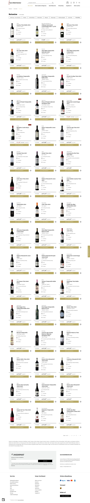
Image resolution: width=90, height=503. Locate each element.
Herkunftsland (31, 17)
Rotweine (37, 482)
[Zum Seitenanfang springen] (45, 502)
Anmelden (45, 460)
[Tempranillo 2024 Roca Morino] (12, 209)
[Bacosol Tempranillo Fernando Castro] (12, 338)
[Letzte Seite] (80, 435)
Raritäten (36, 491)
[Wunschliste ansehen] (74, 2)
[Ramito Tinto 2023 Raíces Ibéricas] (62, 312)
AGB (11, 486)
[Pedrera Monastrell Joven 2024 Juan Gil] (12, 260)
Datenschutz (13, 465)
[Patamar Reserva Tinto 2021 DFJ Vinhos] (62, 338)
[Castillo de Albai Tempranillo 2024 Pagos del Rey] (62, 209)
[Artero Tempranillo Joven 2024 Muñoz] (37, 132)
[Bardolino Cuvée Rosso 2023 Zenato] (12, 132)
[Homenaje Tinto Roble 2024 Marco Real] (62, 286)
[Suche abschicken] (52, 2)
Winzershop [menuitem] (61, 5)
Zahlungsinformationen (14, 480)
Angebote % (37, 493)
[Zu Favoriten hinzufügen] (30, 42)
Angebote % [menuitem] (68, 5)
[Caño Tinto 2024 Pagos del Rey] (37, 209)
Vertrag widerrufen (65, 495)
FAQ (11, 488)
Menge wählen (20, 42)
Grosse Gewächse (38, 489)
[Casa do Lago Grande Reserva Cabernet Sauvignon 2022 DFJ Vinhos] (37, 338)
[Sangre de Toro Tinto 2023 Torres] (12, 415)
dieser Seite (45, 464)
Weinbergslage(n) (61, 17)
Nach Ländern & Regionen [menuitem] (40, 5)
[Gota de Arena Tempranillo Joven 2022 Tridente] (37, 389)
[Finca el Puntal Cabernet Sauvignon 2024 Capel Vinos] (37, 107)
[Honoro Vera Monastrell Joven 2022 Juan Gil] (37, 364)
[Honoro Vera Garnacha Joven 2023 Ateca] (12, 389)
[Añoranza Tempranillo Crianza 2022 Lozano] (12, 235)
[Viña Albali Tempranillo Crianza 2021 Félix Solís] (62, 56)
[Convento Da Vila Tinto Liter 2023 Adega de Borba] (62, 158)
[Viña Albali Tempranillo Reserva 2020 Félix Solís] (37, 235)
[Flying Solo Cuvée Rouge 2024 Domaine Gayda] (62, 261)
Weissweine (37, 485)
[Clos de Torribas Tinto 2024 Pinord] (62, 81)
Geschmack (70, 17)
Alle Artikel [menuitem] (30, 5)
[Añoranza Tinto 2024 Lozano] (62, 30)
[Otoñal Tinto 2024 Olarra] (37, 158)
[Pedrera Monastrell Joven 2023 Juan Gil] (37, 184)
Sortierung (15, 17)
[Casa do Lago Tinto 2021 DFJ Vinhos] (62, 132)
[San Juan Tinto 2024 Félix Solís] (12, 56)
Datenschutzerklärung (14, 485)
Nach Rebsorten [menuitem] (52, 5)
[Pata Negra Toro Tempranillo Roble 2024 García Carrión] (12, 312)
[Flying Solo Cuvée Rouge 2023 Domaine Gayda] (62, 107)
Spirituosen (37, 488)
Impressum (12, 489)
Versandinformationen (14, 482)
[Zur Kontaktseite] (79, 2)
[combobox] (40, 3)
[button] (67, 3)
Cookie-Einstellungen (14, 494)
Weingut (46, 17)
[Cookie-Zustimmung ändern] (3, 499)
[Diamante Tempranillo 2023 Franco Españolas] (37, 415)
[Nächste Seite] (78, 435)
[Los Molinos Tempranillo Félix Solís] (12, 81)
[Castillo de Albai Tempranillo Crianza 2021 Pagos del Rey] (62, 415)
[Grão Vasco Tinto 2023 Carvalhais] (12, 184)
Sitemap (11, 493)
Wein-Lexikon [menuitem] (77, 5)
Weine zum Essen (38, 480)
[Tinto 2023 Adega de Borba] (62, 235)
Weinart (24, 17)
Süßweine (37, 486)
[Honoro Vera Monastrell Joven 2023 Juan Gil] (62, 389)
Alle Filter (78, 17)
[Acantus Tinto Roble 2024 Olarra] (12, 30)
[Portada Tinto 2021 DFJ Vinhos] (12, 158)
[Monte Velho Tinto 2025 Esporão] (12, 364)
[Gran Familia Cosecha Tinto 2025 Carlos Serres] (62, 184)
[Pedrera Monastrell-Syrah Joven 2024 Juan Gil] (37, 260)
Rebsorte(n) (39, 17)
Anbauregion (53, 17)
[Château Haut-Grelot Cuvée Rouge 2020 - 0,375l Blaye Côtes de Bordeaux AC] (37, 30)
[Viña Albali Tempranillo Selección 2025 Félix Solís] (37, 56)
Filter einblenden (88, 252)
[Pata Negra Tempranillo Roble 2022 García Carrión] (37, 81)
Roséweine (37, 483)
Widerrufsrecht (13, 483)
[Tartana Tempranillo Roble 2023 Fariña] (37, 286)
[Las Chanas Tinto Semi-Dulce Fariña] (12, 286)
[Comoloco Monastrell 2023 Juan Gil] (62, 364)
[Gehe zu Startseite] (15, 3)
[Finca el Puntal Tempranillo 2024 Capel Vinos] (12, 107)
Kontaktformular (13, 491)
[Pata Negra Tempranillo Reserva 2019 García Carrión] (37, 312)
